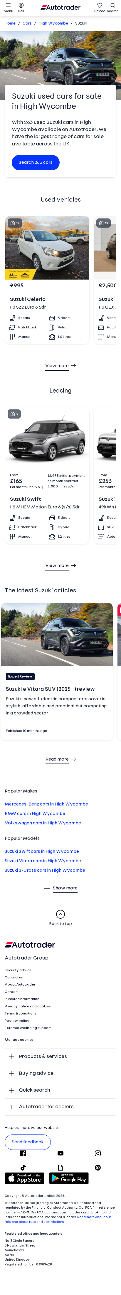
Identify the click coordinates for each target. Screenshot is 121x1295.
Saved (99, 11)
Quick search (34, 1090)
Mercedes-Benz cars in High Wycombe (46, 804)
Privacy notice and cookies (28, 1006)
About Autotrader (20, 984)
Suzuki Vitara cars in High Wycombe (43, 861)
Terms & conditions (20, 1013)
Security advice (18, 970)
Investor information (22, 999)
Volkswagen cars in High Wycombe (43, 823)
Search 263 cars (36, 162)
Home (10, 23)
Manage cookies (19, 1040)
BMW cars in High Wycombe (35, 813)
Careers (12, 992)
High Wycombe (53, 23)
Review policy (17, 1021)
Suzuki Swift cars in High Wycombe (42, 851)
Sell (21, 11)
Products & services (43, 1056)
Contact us (14, 977)
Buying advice (36, 1073)
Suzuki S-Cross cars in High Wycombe (45, 870)
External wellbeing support (28, 1028)
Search (113, 11)
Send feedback (28, 1142)
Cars (27, 23)
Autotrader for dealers (46, 1107)
